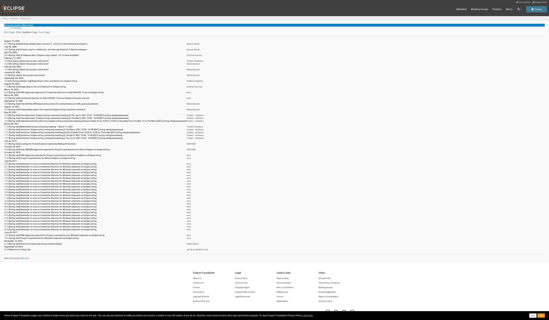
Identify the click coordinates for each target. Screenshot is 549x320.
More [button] (509, 9)
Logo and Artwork (201, 296)
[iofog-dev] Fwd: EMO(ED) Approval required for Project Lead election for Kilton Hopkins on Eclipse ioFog (59, 149)
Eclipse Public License (245, 292)
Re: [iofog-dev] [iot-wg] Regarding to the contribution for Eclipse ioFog (43, 81)
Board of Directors (201, 301)
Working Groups (479, 9)
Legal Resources (242, 296)
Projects (497, 9)
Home (4, 18)
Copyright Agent (242, 287)
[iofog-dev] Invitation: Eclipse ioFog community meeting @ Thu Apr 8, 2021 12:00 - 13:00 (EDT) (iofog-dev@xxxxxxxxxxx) (66, 135)
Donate (538, 9)
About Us (197, 278)
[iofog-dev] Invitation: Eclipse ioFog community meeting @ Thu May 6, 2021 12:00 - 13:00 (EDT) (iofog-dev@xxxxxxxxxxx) (66, 129)
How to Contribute (285, 287)
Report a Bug (283, 278)
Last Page (44, 32)
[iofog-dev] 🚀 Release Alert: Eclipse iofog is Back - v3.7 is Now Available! (44, 55)
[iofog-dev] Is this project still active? (27, 75)
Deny (533, 316)
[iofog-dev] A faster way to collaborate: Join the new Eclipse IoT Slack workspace (48, 49)
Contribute (13, 18)
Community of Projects (329, 283)
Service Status (325, 301)
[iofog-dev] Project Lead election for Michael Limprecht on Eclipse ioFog (44, 238)
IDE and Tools (325, 278)
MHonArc (25, 258)
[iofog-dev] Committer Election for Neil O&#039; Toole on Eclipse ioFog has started (49, 98)
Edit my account (524, 2)
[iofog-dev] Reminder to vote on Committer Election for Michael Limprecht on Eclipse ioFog (53, 164)
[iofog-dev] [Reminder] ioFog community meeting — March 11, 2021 (41, 127)
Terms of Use (241, 283)
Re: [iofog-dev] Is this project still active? (29, 61)
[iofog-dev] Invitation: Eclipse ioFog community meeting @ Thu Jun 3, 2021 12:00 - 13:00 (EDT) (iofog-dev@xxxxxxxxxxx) (66, 138)
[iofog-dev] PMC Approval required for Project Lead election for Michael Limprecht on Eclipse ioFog (57, 235)
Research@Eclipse (327, 292)
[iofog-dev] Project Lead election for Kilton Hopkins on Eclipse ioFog (42, 158)
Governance (198, 292)
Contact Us (198, 283)
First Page (9, 32)
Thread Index (16, 28)
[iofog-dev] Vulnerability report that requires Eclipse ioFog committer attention (47, 109)
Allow (541, 316)
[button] (519, 9)
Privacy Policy (241, 278)
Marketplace (282, 301)
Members (461, 9)
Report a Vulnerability (328, 296)
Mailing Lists (25, 18)
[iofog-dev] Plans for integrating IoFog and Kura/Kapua (35, 244)
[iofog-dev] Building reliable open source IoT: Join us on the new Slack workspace (48, 44)
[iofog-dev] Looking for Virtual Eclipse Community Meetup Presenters (42, 144)
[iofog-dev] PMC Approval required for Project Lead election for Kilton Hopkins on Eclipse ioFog (55, 155)
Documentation (284, 283)
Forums (280, 296)
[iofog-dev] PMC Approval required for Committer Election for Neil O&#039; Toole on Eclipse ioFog (56, 92)
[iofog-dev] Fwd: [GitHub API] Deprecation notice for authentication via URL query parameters (53, 104)
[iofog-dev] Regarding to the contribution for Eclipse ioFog (37, 87)
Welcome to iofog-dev (20, 249)
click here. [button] (308, 315)
